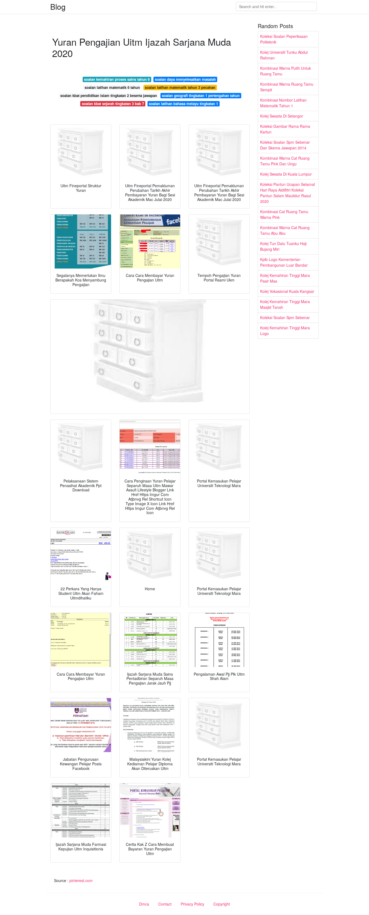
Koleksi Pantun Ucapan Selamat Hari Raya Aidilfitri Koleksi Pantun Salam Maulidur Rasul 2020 (287, 193)
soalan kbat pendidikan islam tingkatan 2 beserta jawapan (108, 95)
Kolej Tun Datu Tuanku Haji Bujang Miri (283, 246)
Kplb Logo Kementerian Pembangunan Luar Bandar (284, 262)
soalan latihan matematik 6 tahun (112, 87)
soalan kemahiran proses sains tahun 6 (117, 79)
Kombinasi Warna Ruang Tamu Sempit (286, 86)
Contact (165, 904)
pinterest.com (81, 880)
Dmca (144, 904)
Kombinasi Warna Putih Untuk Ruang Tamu (285, 70)
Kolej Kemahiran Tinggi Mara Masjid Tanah (285, 304)
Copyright (221, 904)
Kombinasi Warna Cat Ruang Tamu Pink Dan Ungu (285, 160)
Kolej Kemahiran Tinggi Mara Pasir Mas (285, 278)
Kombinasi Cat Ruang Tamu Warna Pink (284, 214)
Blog (58, 6)
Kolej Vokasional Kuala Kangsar (287, 291)
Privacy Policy (192, 904)
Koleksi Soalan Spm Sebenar (285, 317)
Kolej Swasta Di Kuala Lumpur (286, 174)
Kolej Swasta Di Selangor (281, 116)
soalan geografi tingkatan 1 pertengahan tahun (201, 95)
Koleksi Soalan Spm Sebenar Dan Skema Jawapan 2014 (285, 144)
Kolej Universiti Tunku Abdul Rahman (284, 55)
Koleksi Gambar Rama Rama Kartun (285, 129)
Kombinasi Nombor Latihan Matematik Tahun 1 (283, 102)
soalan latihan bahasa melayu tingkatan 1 (183, 103)
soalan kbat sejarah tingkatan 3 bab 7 (113, 103)
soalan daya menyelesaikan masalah (185, 79)
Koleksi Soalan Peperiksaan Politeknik (284, 39)
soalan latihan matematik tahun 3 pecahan (180, 87)
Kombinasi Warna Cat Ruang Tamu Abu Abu (285, 230)
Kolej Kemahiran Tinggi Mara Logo (285, 330)
